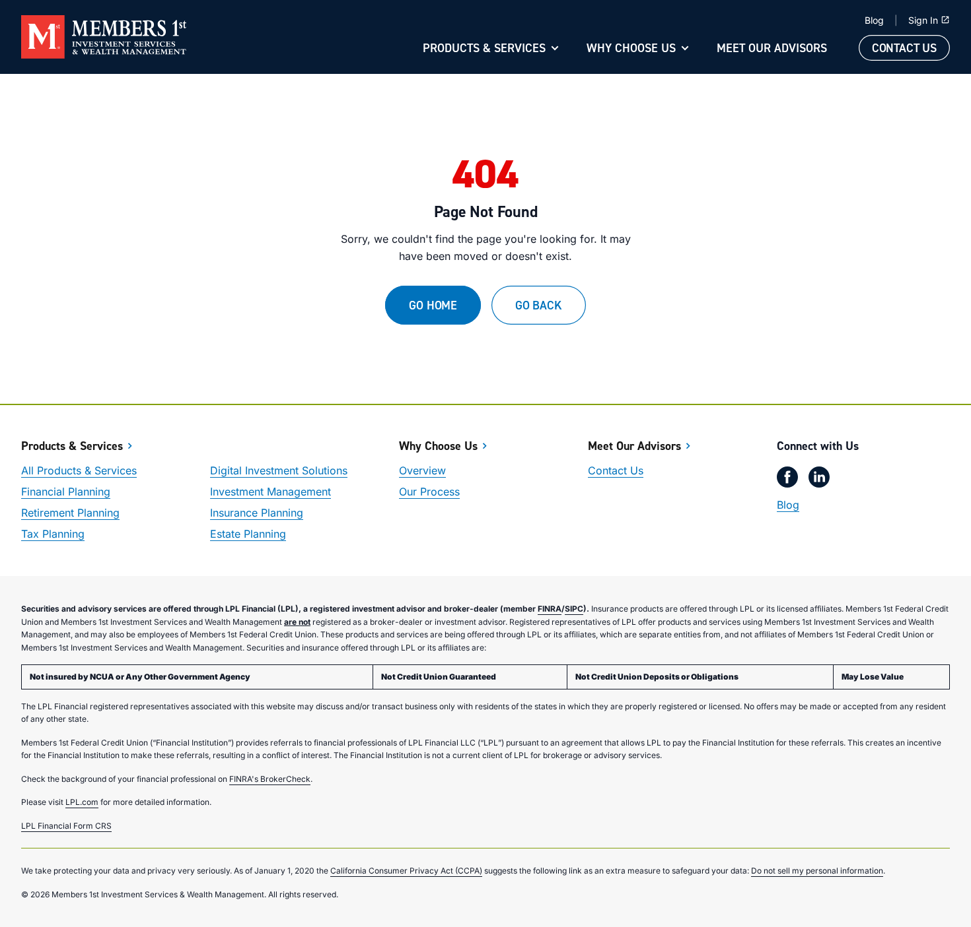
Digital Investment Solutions (278, 470)
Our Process (429, 491)
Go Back (538, 305)
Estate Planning (248, 533)
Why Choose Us (631, 47)
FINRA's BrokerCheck (269, 779)
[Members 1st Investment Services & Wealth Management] (103, 37)
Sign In (923, 20)
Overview (422, 470)
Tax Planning (53, 533)
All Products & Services (79, 470)
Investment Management (270, 491)
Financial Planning (65, 491)
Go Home (433, 305)
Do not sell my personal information (817, 871)
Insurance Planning (256, 512)
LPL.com (81, 802)
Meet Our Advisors (772, 47)
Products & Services (484, 47)
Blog (874, 20)
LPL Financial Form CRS (66, 826)
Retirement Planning (70, 512)
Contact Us (904, 47)
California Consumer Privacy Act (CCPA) (406, 871)
